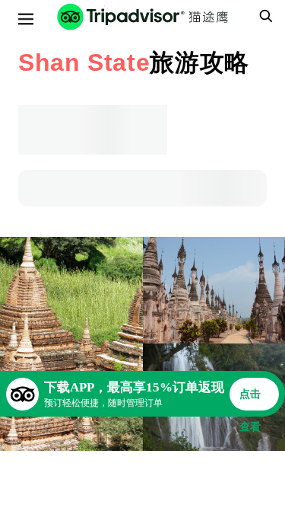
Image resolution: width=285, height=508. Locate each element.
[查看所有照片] (71, 344)
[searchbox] (263, 16)
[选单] (26, 19)
